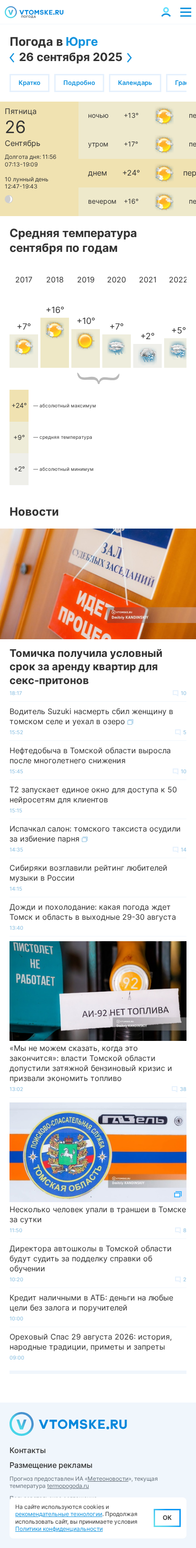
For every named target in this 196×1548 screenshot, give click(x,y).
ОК (167, 1517)
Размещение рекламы (51, 1465)
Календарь (135, 82)
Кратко (29, 82)
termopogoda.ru (68, 1485)
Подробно (79, 82)
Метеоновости (108, 1478)
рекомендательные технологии (58, 1513)
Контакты (28, 1450)
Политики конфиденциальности (59, 1528)
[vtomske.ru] (34, 12)
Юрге (82, 41)
